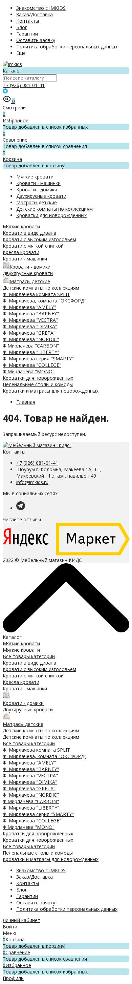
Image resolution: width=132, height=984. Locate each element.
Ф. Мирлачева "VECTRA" (30, 320)
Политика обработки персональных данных (66, 46)
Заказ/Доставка (34, 14)
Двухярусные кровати (41, 196)
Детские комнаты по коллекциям (54, 209)
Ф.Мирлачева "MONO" (28, 371)
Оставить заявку (35, 40)
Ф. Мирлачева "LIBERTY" (31, 352)
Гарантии (27, 33)
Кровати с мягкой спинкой (33, 246)
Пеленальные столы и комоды (38, 384)
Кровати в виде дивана (29, 233)
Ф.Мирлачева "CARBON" (31, 345)
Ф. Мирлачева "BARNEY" (31, 313)
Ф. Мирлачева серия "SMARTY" (38, 358)
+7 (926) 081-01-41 (24, 85)
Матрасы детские (36, 202)
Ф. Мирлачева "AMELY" (29, 307)
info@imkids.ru (32, 482)
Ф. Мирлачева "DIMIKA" (30, 326)
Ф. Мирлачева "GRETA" (29, 333)
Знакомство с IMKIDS (41, 8)
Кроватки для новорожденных (51, 215)
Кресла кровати (21, 252)
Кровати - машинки (38, 183)
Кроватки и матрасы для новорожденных (50, 391)
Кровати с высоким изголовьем (39, 239)
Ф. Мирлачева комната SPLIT (36, 294)
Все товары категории (29, 656)
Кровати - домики (36, 189)
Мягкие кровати (34, 176)
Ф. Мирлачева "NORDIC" (31, 339)
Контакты (27, 21)
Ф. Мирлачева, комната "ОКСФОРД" (44, 300)
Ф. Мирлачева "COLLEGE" (32, 365)
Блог (21, 27)
